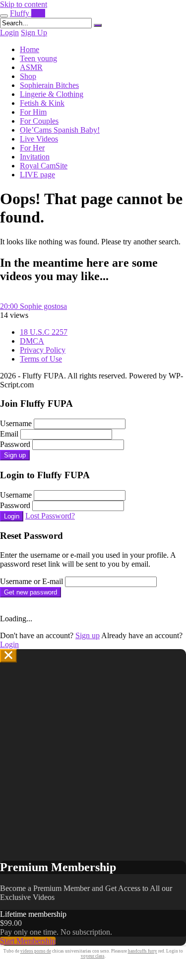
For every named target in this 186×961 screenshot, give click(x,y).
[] (98, 25)
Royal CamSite (43, 165)
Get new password (30, 592)
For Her (32, 148)
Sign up (15, 455)
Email (9, 434)
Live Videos (39, 139)
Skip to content (23, 4)
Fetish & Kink (42, 103)
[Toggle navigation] (4, 15)
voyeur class (93, 956)
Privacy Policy (42, 350)
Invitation (35, 156)
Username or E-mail (31, 581)
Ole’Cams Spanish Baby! (60, 130)
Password (15, 444)
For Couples (39, 121)
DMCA (32, 341)
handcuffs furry (142, 951)
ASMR (31, 67)
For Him (33, 112)
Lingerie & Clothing (51, 94)
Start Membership (28, 941)
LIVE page (37, 174)
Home (29, 49)
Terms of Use (41, 359)
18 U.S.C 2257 (43, 332)
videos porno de (35, 951)
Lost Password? (50, 516)
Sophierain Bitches (49, 85)
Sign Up (34, 32)
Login (9, 32)
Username (16, 423)
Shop (28, 76)
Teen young (38, 58)
